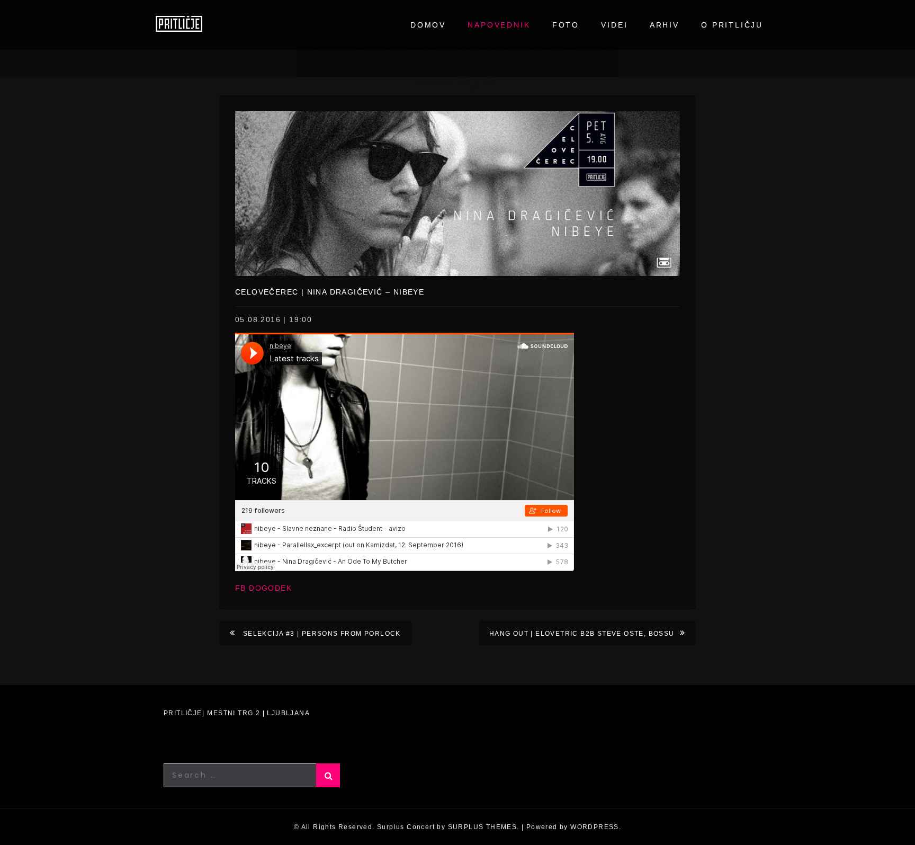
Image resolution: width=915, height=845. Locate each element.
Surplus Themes (482, 827)
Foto (565, 25)
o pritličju (732, 25)
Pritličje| (184, 713)
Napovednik (499, 25)
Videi (614, 25)
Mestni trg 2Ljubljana (258, 713)
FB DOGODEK (263, 588)
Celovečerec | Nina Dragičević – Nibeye (329, 292)
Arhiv (664, 25)
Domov (428, 25)
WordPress (594, 827)
